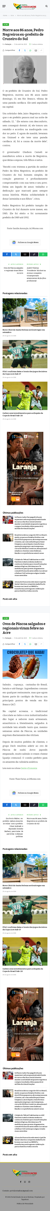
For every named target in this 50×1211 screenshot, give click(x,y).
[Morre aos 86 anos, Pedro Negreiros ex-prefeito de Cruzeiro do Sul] (25, 70)
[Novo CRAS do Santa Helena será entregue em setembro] (25, 312)
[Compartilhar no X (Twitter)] (24, 50)
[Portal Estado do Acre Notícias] (25, 6)
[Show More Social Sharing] (41, 50)
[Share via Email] (35, 50)
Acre (6, 24)
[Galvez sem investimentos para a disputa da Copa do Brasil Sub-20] (25, 396)
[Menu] (4, 6)
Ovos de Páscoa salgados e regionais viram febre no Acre (13, 270)
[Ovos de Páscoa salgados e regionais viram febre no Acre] (25, 664)
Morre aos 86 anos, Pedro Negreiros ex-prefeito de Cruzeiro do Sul (37, 821)
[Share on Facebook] (19, 50)
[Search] (46, 6)
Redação (8, 44)
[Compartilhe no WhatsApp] (30, 50)
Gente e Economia (29, 768)
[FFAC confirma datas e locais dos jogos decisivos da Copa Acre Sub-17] (25, 354)
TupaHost (25, 1199)
